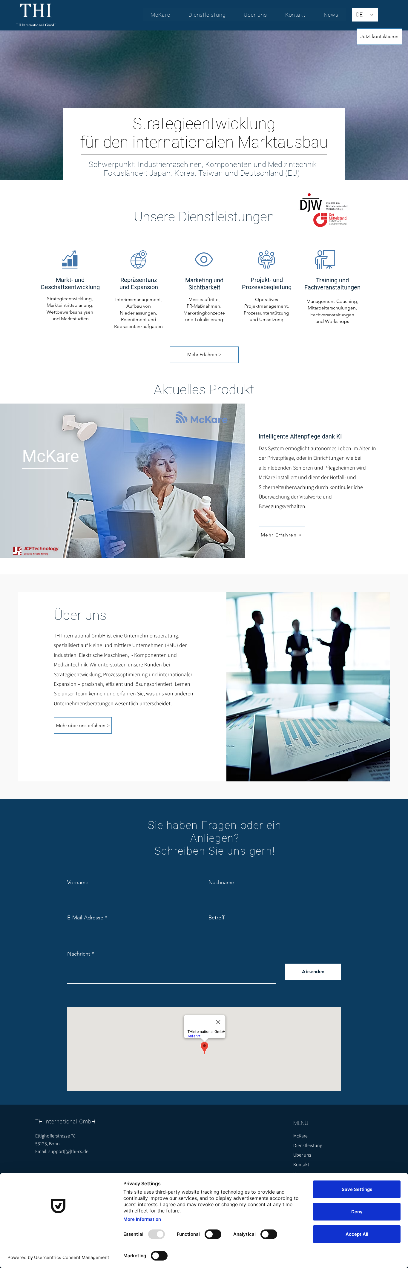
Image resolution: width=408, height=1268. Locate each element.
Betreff (216, 917)
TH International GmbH (36, 24)
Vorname (77, 882)
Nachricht (78, 953)
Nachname (221, 882)
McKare (300, 1136)
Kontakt (301, 1164)
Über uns (302, 1155)
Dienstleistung (307, 1145)
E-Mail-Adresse (85, 917)
